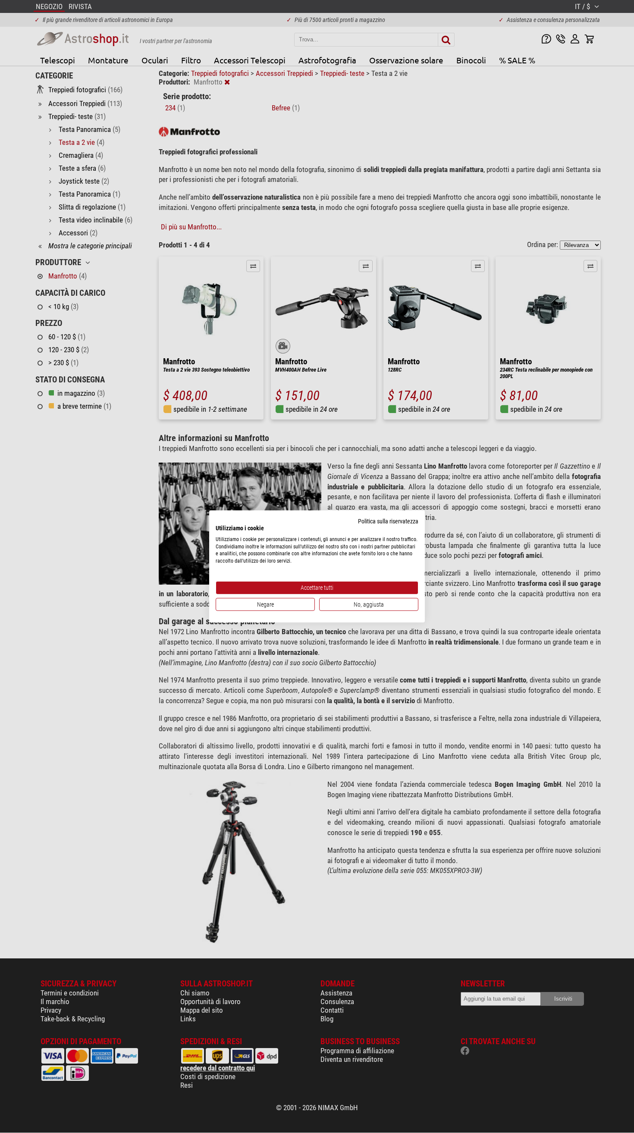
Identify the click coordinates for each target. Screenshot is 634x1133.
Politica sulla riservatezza (388, 521)
